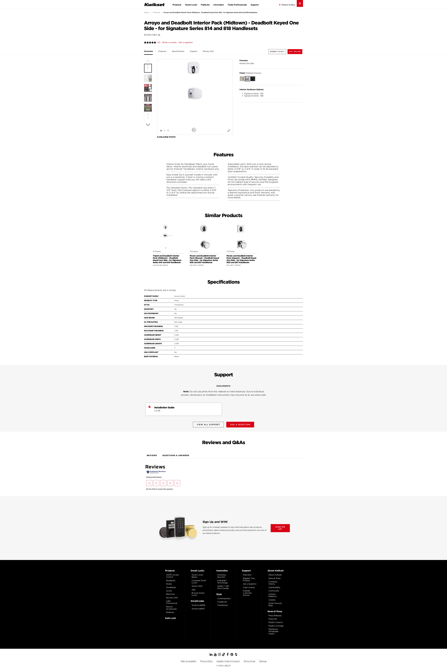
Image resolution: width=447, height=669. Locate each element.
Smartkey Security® (221, 576)
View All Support (208, 424)
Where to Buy (288, 5)
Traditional (222, 602)
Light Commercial (171, 602)
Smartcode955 (198, 605)
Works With (197, 586)
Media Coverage (275, 626)
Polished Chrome (250, 73)
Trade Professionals (237, 5)
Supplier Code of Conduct (228, 661)
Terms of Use (249, 661)
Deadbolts (170, 580)
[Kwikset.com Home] (154, 4)
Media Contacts (275, 622)
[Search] (300, 3)
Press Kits (272, 619)
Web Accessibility (188, 661)
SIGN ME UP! (280, 528)
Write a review (169, 42)
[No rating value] (150, 42)
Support (255, 5)
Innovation (218, 5)
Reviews (152, 455)
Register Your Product (249, 579)
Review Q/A (208, 51)
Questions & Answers (175, 455)
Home (146, 12)
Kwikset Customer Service (247, 593)
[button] (295, 51)
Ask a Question (249, 584)
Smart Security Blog (275, 604)
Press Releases (274, 615)
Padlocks (205, 5)
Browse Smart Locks (198, 594)
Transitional (222, 605)
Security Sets (172, 598)
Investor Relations (272, 595)
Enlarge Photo (167, 137)
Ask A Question (240, 424)
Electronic (170, 594)
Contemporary (224, 598)
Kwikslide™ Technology (222, 581)
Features (162, 51)
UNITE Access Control (172, 576)
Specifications (178, 51)
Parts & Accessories (171, 608)
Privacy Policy (206, 661)
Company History (272, 583)
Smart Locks (191, 5)
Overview (148, 51)
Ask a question (185, 42)
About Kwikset (275, 575)
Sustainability (274, 587)
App (193, 590)
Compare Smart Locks (199, 581)
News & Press (274, 578)
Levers (169, 591)
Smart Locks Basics (197, 576)
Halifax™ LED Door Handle (223, 587)
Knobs (169, 584)
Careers (272, 600)
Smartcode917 (198, 609)
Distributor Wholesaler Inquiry (273, 631)
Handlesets (171, 587)
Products (177, 5)
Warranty (247, 575)
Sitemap (263, 661)
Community (273, 591)
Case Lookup (249, 587)
